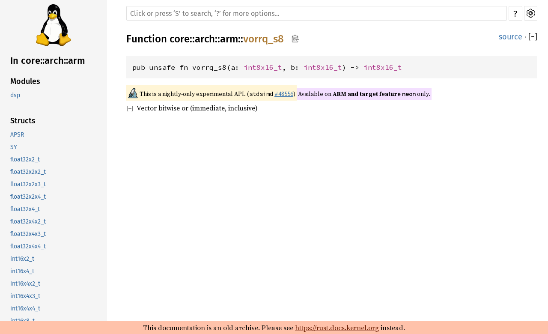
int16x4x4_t (25, 308)
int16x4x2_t (25, 283)
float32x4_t (25, 209)
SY (13, 147)
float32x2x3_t (28, 184)
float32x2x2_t (28, 172)
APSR (17, 134)
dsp (15, 95)
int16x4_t (22, 271)
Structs (23, 120)
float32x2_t (25, 159)
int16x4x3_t (25, 296)
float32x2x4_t (28, 196)
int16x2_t (22, 258)
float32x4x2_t (28, 221)
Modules (25, 81)
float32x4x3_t (28, 234)
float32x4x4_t (28, 246)
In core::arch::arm (47, 60)
